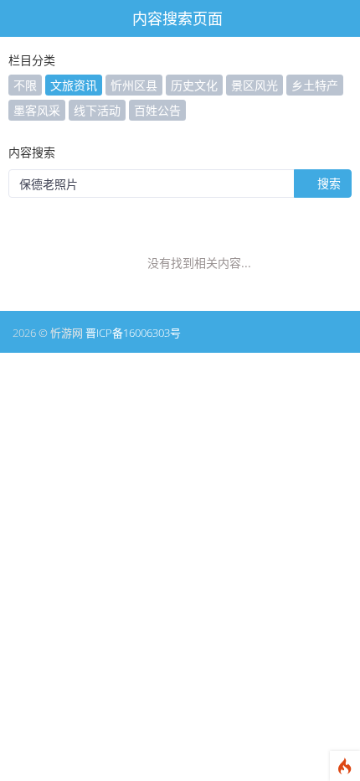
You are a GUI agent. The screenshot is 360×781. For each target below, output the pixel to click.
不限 (25, 85)
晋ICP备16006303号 (133, 332)
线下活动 (97, 110)
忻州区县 (134, 85)
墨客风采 (36, 110)
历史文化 (194, 85)
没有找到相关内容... (199, 263)
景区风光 (254, 85)
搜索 (327, 183)
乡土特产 (314, 85)
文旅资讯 (73, 85)
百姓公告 (157, 110)
